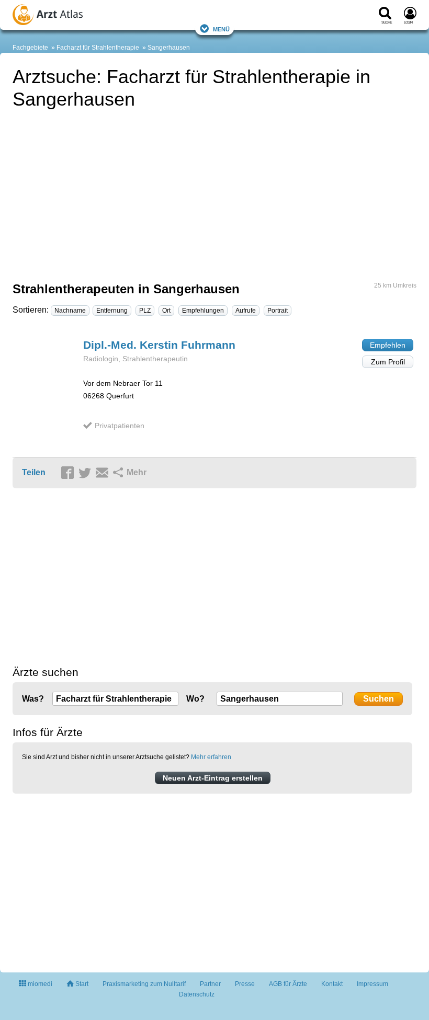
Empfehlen (387, 345)
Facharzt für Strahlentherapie (98, 47)
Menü (221, 28)
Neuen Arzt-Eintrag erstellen (213, 778)
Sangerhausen (169, 47)
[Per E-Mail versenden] (103, 473)
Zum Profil (388, 362)
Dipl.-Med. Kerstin (159, 345)
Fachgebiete (30, 47)
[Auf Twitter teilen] (86, 473)
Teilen (34, 472)
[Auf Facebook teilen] (69, 473)
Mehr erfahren (211, 757)
